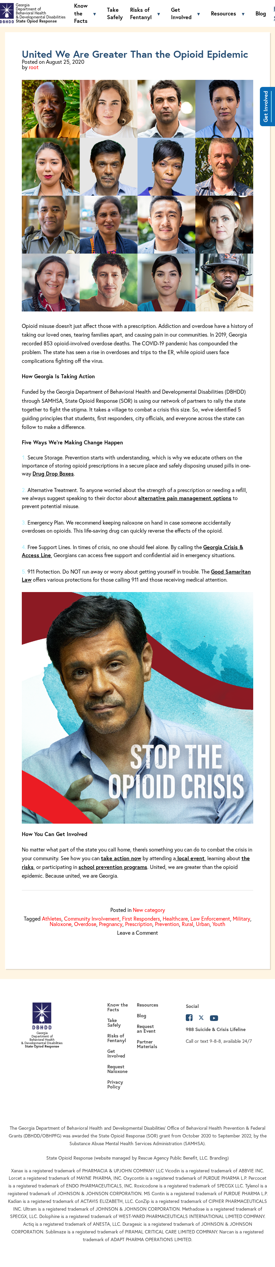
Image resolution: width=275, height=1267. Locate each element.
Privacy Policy (115, 1084)
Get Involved (265, 106)
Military (241, 918)
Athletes (51, 918)
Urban (203, 923)
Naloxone (60, 923)
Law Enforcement (210, 918)
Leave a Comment (137, 932)
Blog (261, 13)
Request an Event (146, 1028)
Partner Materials (147, 1044)
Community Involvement (91, 918)
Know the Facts (81, 13)
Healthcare (175, 918)
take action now (121, 858)
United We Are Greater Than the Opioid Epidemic (135, 53)
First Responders (141, 918)
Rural (187, 923)
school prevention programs (112, 866)
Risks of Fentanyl (141, 13)
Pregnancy (110, 923)
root (34, 66)
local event (190, 858)
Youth (218, 923)
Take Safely (115, 13)
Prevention (167, 923)
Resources (223, 13)
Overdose (85, 923)
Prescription (138, 923)
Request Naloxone (118, 1069)
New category (149, 909)
